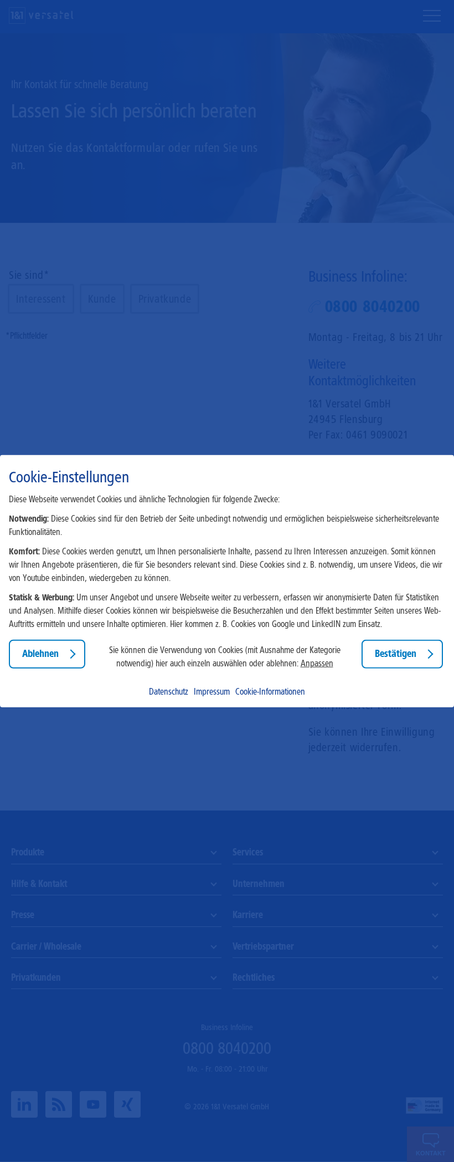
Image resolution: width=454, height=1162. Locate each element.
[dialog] (227, 581)
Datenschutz (168, 691)
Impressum (212, 691)
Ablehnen (40, 654)
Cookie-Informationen (270, 691)
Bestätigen (395, 654)
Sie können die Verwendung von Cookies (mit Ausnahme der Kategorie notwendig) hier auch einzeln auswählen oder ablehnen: (225, 657)
